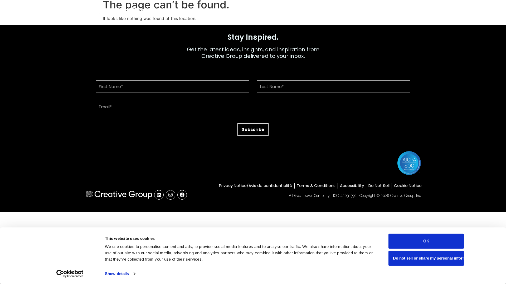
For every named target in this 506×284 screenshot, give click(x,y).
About (343, 11)
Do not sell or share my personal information (428, 258)
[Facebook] (182, 195)
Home (320, 11)
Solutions (371, 11)
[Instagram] (170, 195)
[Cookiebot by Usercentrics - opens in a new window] (70, 274)
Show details (117, 273)
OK (426, 241)
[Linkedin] (159, 195)
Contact (407, 11)
